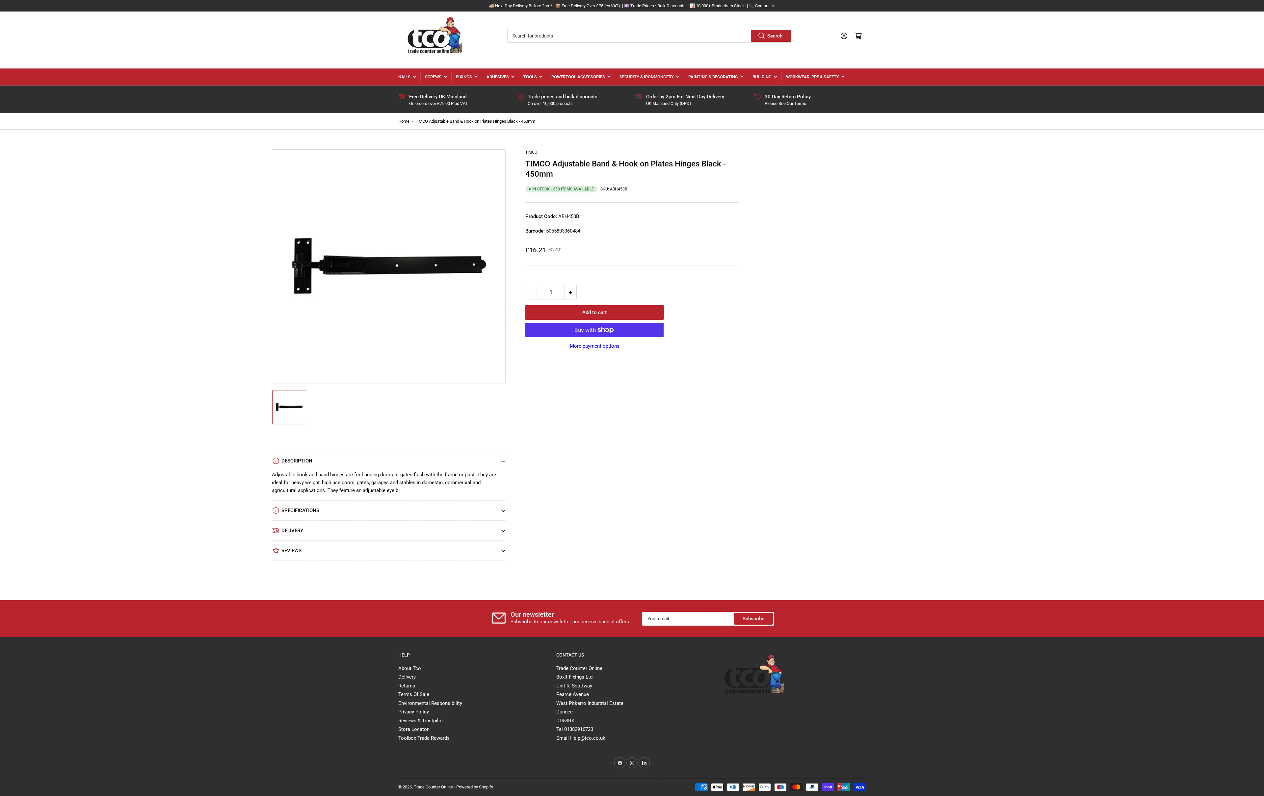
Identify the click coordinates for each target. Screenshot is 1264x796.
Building (762, 76)
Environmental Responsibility (430, 703)
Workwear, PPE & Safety (812, 76)
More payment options (594, 346)
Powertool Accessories (578, 76)
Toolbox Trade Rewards (424, 738)
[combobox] (649, 36)
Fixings (464, 76)
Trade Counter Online (434, 786)
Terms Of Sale (413, 694)
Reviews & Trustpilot (420, 721)
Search (774, 36)
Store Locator (413, 729)
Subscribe (753, 619)
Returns (406, 686)
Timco (531, 152)
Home (403, 121)
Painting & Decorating (713, 76)
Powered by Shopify (474, 786)
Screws (433, 76)
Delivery (407, 677)
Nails (404, 76)
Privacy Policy (413, 712)
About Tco (409, 668)
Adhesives (498, 76)
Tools (530, 76)
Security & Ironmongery (646, 76)
